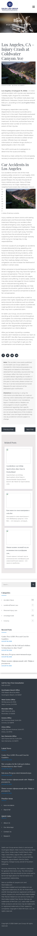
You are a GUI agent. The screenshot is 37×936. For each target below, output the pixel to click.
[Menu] (34, 6)
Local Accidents (19, 85)
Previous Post (8, 429)
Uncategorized (9, 616)
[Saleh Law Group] (9, 6)
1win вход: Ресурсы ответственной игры (16, 655)
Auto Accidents (9, 805)
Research (7, 836)
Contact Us (7, 832)
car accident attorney (19, 286)
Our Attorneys (9, 827)
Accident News (9, 600)
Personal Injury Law (10, 610)
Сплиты (6, 621)
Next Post (30, 429)
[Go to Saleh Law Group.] (6, 25)
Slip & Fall (7, 810)
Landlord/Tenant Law (11, 605)
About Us (7, 823)
